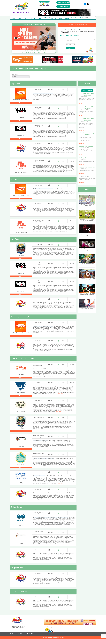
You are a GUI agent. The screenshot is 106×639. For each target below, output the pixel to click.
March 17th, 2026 (83, 96)
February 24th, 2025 (84, 168)
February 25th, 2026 (84, 109)
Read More (81, 103)
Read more (53, 376)
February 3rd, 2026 (84, 121)
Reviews (72, 108)
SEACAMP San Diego (38, 472)
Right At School (38, 89)
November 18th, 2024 (84, 176)
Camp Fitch (38, 382)
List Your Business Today (63, 2)
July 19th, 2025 (83, 159)
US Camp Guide (38, 143)
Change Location (63, 6)
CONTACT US (20, 633)
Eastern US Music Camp (38, 244)
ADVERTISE (12, 633)
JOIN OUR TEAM (29, 633)
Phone (63, 89)
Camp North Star (38, 400)
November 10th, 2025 (84, 147)
